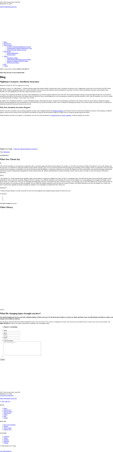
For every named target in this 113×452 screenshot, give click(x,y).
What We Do (7, 51)
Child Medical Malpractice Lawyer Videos (19, 59)
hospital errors (55, 115)
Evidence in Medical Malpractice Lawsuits (19, 47)
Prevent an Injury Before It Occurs (16, 50)
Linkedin (6, 439)
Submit (2, 359)
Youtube (6, 443)
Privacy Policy (8, 428)
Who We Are (7, 43)
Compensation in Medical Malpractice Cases (19, 48)
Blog (5, 64)
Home (5, 42)
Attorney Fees (7, 429)
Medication (6, 152)
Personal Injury (11, 54)
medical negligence (58, 111)
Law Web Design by (6, 451)
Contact (6, 66)
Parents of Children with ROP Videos (17, 61)
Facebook (6, 436)
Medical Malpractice (12, 53)
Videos (5, 56)
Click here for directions (6, 395)
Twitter (6, 438)
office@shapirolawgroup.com (8, 7)
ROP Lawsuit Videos (13, 62)
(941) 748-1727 (6, 401)
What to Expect (8, 45)
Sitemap (6, 426)
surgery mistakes (66, 115)
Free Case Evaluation (9, 425)
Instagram (6, 441)
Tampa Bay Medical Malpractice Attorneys (26, 149)
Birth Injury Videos (12, 58)
